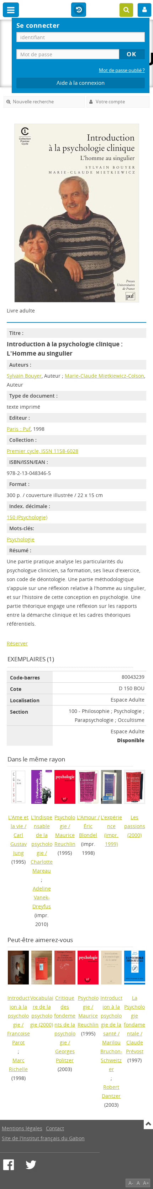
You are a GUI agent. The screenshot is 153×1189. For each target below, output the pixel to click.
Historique (79, 10)
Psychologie (21, 539)
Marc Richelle (18, 1064)
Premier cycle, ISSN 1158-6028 (42, 451)
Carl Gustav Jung (18, 844)
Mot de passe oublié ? (122, 70)
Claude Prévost (134, 1047)
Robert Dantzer (111, 1091)
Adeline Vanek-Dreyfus (41, 897)
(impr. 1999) (111, 830)
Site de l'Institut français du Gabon (43, 1138)
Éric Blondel (88, 830)
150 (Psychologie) (27, 517)
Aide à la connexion (81, 83)
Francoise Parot (18, 1038)
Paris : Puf (19, 428)
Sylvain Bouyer (24, 375)
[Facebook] (8, 1164)
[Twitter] (30, 1164)
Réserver (17, 643)
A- (130, 1182)
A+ (146, 1182)
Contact (55, 1128)
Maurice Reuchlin (64, 839)
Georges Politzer (65, 1056)
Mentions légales (22, 1128)
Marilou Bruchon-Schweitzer (111, 1055)
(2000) (134, 826)
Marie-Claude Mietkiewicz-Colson (104, 375)
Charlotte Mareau (42, 866)
